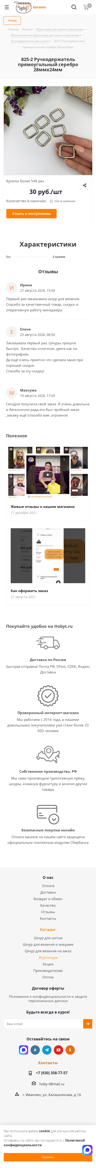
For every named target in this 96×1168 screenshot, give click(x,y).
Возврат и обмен (48, 898)
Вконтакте (35, 1050)
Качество (48, 905)
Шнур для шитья (48, 937)
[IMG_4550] (48, 130)
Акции (48, 964)
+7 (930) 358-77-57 (52, 1072)
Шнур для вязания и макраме (48, 944)
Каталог (39, 7)
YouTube (58, 1050)
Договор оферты (48, 988)
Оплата (48, 885)
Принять (48, 1157)
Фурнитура (48, 957)
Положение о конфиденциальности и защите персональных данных (48, 998)
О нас (48, 877)
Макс (23, 1050)
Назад (12, 20)
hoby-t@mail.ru (51, 1084)
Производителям (48, 970)
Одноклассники (70, 1050)
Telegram (46, 1050)
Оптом (48, 977)
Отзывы (48, 911)
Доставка (48, 892)
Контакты (48, 918)
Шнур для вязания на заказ (48, 951)
